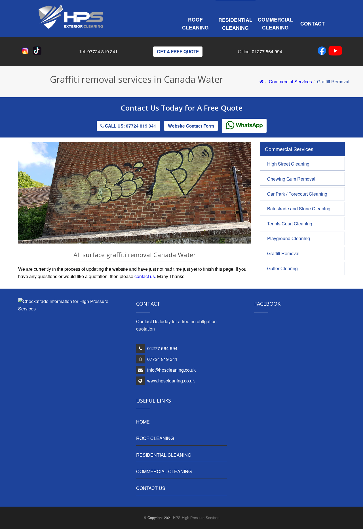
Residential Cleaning (235, 23)
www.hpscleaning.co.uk (171, 380)
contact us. (145, 276)
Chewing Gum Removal (291, 178)
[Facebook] (323, 51)
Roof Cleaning (195, 23)
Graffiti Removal (283, 253)
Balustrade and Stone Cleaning (298, 208)
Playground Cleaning (288, 238)
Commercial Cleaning (275, 23)
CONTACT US (150, 488)
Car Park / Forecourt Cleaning (297, 194)
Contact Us (141, 108)
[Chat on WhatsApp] (244, 126)
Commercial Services (290, 81)
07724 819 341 (102, 51)
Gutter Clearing (282, 268)
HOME (143, 421)
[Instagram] (26, 53)
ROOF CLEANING (155, 438)
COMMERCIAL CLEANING (164, 471)
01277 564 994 (267, 51)
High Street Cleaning (288, 163)
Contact (312, 23)
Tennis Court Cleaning (289, 223)
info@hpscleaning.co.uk (171, 370)
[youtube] (335, 52)
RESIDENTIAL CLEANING (163, 455)
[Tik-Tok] (38, 53)
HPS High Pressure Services (196, 517)
